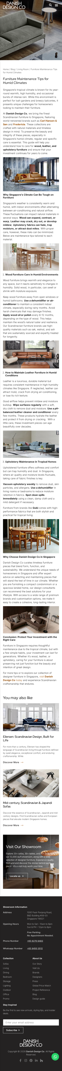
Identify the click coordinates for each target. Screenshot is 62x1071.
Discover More (11, 762)
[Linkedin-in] (36, 1060)
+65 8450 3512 (35, 948)
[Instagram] (25, 1060)
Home (6, 69)
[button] (56, 5)
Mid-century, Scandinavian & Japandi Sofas (27, 804)
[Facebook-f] (20, 1060)
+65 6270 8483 (35, 941)
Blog (13, 69)
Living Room (23, 69)
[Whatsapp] (55, 1056)
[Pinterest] (31, 1060)
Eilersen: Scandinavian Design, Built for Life (28, 738)
